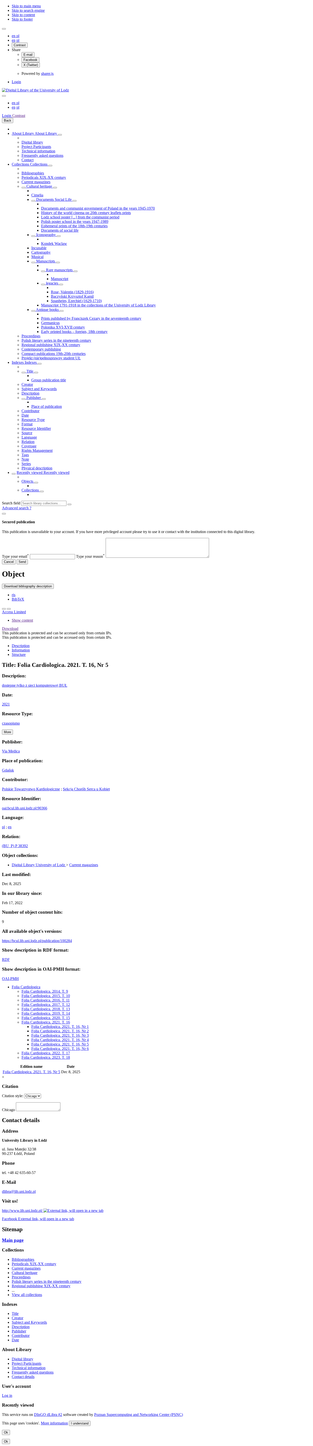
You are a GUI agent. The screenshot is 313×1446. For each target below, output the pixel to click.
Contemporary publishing (41, 349)
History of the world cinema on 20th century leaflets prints (86, 213)
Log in (7, 1395)
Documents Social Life (54, 199)
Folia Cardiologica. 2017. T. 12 (46, 1004)
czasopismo (11, 723)
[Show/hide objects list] (60, 135)
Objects (28, 481)
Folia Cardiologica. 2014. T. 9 (45, 991)
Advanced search (16, 508)
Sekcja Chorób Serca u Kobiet (86, 789)
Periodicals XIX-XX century (44, 177)
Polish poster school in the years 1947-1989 (74, 221)
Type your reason (90, 556)
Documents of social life (59, 230)
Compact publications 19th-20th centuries (54, 354)
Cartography (41, 252)
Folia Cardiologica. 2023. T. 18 (46, 1057)
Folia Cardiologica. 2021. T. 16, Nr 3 (60, 1035)
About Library (23, 133)
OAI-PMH (10, 979)
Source (27, 433)
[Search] (69, 504)
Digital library (32, 142)
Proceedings (31, 336)
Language (29, 437)
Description (30, 393)
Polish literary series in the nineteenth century (56, 340)
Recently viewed (30, 472)
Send (22, 562)
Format (27, 424)
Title (29, 371)
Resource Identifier (36, 428)
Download (10, 628)
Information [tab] (21, 650)
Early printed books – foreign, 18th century (74, 332)
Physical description (37, 468)
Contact (28, 160)
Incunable (38, 248)
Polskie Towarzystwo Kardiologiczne (31, 789)
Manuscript (59, 279)
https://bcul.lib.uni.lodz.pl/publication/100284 (37, 941)
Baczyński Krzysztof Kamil (72, 296)
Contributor (30, 411)
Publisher (33, 398)
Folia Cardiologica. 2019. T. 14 (46, 1013)
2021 (6, 704)
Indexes (18, 362)
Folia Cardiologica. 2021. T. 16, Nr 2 (60, 1031)
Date (25, 415)
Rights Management (37, 450)
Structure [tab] (19, 654)
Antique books (47, 309)
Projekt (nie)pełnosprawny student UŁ (51, 358)
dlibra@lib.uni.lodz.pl (19, 1191)
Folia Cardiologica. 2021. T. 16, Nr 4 (60, 1040)
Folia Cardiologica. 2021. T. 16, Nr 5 (60, 1044)
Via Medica (11, 751)
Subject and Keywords (39, 389)
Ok (6, 1432)
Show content (22, 620)
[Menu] (4, 29)
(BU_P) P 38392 (15, 846)
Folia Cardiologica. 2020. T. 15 (46, 1018)
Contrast (20, 45)
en (14, 36)
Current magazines (36, 182)
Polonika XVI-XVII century (63, 327)
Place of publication (46, 406)
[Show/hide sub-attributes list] (23, 372)
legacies (52, 283)
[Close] (4, 513)
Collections (21, 164)
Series (26, 464)
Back (7, 120)
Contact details (23, 1377)
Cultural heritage (39, 186)
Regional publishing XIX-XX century (51, 345)
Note (25, 459)
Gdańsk (8, 770)
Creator (27, 384)
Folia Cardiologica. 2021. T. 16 (46, 1022)
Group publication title (48, 380)
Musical (37, 257)
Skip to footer (22, 19)
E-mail (28, 55)
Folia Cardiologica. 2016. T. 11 (46, 1000)
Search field (11, 503)
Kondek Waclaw (54, 243)
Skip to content (23, 15)
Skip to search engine (28, 10)
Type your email (15, 556)
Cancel (9, 562)
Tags (25, 455)
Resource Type (33, 420)
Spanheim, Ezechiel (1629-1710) (76, 301)
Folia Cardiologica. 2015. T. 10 (46, 996)
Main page (12, 1240)
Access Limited (14, 612)
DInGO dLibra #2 (48, 1414)
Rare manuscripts (59, 270)
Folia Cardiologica (26, 987)
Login (16, 82)
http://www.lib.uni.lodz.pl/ (23, 1210)
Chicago (8, 1110)
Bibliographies (33, 173)
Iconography (46, 235)
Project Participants (36, 147)
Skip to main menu (26, 6)
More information (54, 1423)
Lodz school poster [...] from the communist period (80, 217)
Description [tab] (21, 646)
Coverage (29, 446)
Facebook (30, 60)
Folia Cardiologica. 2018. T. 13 (46, 1009)
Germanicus (50, 323)
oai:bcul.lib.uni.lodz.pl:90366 (24, 808)
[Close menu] (4, 96)
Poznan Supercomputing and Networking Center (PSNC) (138, 1414)
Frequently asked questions (42, 155)
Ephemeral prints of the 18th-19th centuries (74, 226)
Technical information (38, 151)
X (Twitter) (30, 65)
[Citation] (9, 609)
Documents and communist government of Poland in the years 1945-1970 (98, 208)
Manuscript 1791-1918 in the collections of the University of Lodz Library (98, 305)
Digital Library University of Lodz (39, 865)
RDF (6, 959)
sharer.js (47, 73)
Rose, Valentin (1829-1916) (72, 292)
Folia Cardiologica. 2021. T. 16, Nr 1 (60, 1027)
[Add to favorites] (4, 609)
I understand (80, 1423)
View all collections (27, 1295)
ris (13, 595)
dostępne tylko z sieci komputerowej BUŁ (34, 685)
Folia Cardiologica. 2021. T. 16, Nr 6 (60, 1049)
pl (17, 36)
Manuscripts (45, 261)
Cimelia (37, 195)
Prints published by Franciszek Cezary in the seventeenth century (91, 318)
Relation (28, 442)
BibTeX (18, 599)
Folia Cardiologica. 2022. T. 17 (46, 1053)
